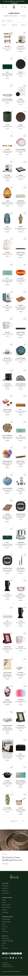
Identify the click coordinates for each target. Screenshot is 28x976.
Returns (4, 902)
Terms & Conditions (6, 964)
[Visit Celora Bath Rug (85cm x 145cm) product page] (20, 368)
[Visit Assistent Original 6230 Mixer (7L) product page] (20, 526)
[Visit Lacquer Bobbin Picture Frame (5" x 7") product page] (7, 631)
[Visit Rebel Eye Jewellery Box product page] (20, 342)
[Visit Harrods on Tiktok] (16, 958)
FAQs (3, 924)
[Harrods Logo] (14, 877)
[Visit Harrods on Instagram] (13, 958)
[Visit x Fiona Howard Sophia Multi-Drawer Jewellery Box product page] (7, 56)
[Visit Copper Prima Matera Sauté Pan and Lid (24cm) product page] (20, 578)
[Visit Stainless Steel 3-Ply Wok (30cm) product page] (20, 656)
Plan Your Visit (5, 885)
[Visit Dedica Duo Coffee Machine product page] (20, 472)
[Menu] (2, 7)
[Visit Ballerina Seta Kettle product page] (7, 236)
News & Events (5, 893)
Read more (23, 15)
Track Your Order (6, 905)
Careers (4, 943)
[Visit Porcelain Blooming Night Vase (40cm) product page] (7, 683)
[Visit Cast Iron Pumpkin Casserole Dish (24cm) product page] (7, 765)
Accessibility (5, 962)
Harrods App (5, 912)
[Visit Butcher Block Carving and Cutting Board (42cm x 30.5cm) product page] (20, 289)
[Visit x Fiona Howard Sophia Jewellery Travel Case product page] (20, 419)
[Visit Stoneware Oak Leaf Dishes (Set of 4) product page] (7, 133)
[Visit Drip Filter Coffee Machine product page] (7, 210)
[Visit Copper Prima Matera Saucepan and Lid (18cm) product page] (20, 792)
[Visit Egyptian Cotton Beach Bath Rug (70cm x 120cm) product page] (20, 765)
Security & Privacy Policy (7, 966)
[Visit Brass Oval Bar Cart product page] (7, 30)
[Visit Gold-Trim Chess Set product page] (20, 159)
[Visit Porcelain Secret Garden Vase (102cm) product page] (20, 210)
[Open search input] (6, 7)
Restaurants (5, 890)
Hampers (4, 909)
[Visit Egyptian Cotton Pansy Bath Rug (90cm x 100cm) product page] (7, 445)
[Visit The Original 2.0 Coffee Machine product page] (7, 368)
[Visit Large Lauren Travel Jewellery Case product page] (7, 605)
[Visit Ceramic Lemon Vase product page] (7, 792)
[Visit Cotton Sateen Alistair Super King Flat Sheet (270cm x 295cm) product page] (7, 738)
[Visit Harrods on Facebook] (10, 958)
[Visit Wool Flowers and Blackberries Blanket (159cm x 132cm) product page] (7, 656)
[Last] (23, 821)
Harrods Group (5, 938)
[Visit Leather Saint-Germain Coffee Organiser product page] (20, 185)
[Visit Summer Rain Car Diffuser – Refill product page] (20, 83)
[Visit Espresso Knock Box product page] (7, 109)
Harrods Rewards (6, 919)
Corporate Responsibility (7, 940)
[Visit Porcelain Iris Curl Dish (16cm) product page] (20, 133)
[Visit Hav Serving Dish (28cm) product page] (7, 83)
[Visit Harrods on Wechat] (21, 958)
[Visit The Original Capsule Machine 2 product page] (20, 30)
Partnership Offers (6, 921)
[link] (14, 840)
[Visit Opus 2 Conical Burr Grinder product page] (7, 578)
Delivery (4, 900)
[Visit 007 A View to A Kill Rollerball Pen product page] (20, 552)
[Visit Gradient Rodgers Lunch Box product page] (20, 683)
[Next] (19, 821)
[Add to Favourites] (12, 30)
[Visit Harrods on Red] (18, 958)
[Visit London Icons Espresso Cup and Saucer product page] (7, 342)
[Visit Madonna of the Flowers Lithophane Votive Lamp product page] (7, 185)
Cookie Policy (5, 931)
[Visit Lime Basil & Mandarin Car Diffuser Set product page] (20, 498)
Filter (22, 25)
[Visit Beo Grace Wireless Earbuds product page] (7, 393)
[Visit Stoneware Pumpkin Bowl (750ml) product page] (20, 262)
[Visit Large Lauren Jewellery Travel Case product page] (20, 393)
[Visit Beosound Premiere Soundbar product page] (20, 236)
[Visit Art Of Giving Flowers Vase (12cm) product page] (7, 472)
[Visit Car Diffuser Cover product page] (20, 56)
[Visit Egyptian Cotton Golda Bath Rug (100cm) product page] (7, 419)
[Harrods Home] (14, 7)
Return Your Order (6, 907)
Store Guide (5, 888)
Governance (5, 948)
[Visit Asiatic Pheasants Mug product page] (7, 316)
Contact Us (4, 926)
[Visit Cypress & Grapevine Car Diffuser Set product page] (7, 552)
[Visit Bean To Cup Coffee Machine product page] (7, 289)
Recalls (4, 929)
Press (3, 945)
